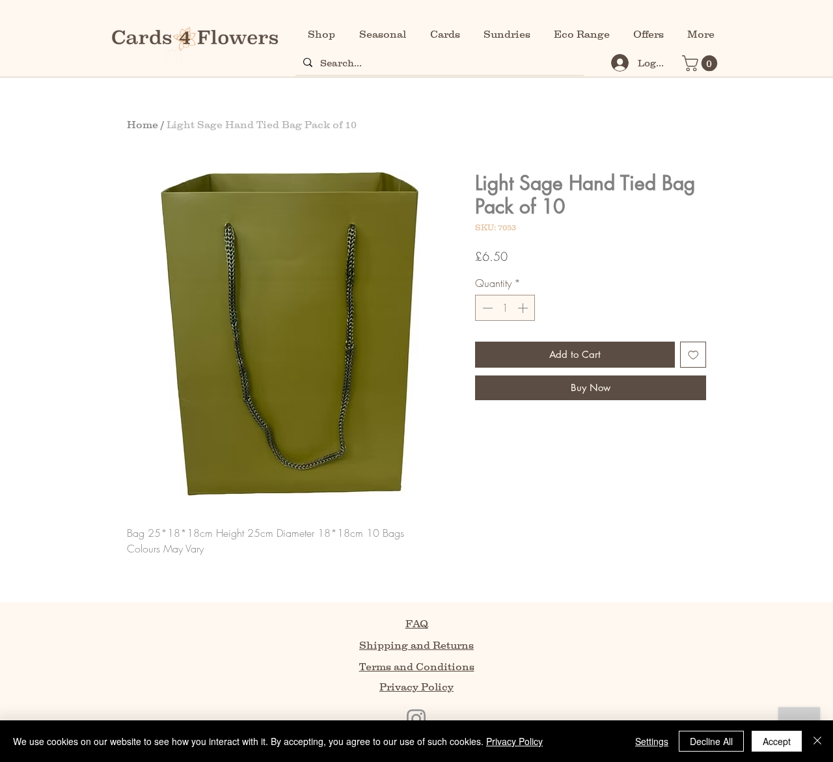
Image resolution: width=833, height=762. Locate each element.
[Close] (817, 741)
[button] (701, 63)
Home (142, 124)
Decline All (711, 741)
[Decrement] (486, 307)
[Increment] (524, 307)
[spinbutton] (505, 307)
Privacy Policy (514, 741)
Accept (777, 741)
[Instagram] (416, 718)
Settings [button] (651, 741)
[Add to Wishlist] (693, 355)
